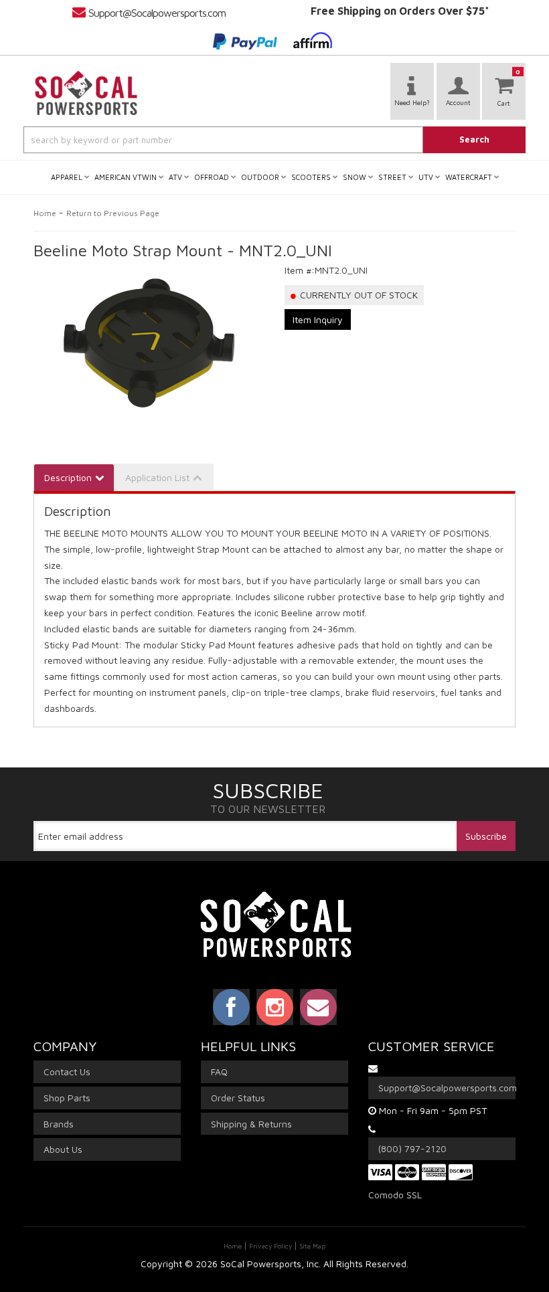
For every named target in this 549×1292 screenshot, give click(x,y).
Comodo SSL (395, 1194)
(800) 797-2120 (412, 1148)
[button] (274, 139)
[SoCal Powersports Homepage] (86, 93)
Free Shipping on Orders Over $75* (400, 11)
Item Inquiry (318, 319)
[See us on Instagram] (274, 1007)
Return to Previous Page (112, 213)
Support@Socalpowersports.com (157, 13)
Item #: (300, 270)
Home (44, 213)
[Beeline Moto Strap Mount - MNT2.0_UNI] (148, 342)
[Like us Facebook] (231, 1007)
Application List (157, 477)
